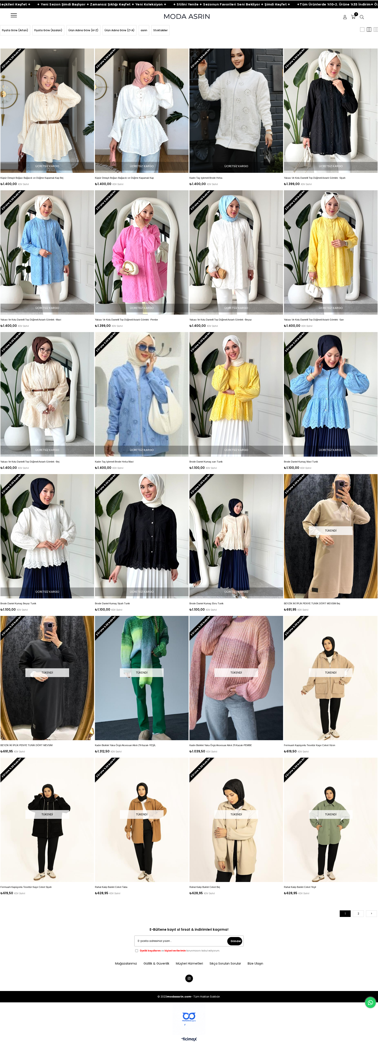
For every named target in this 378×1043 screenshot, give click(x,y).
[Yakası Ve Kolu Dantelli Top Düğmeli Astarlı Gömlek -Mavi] (47, 252)
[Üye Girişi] (345, 17)
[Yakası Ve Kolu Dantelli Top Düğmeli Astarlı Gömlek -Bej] (47, 394)
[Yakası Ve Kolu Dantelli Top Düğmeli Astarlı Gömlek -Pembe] (142, 252)
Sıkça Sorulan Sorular (225, 964)
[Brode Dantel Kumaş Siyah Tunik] (142, 536)
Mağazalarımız (126, 964)
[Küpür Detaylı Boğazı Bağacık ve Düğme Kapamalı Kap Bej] (47, 111)
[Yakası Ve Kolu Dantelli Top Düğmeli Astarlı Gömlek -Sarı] (331, 252)
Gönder (236, 941)
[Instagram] (189, 978)
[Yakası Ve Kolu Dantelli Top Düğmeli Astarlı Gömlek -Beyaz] (236, 252)
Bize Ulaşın (255, 964)
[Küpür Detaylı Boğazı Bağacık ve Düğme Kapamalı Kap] (142, 111)
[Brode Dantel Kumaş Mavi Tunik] (331, 394)
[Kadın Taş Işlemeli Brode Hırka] (236, 111)
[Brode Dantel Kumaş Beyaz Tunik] (47, 536)
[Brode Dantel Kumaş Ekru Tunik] (236, 536)
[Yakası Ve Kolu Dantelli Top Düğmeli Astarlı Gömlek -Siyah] (331, 111)
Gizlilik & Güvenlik (156, 964)
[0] (353, 17)
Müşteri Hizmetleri (189, 964)
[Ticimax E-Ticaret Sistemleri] (189, 1039)
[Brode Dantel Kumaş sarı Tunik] (236, 394)
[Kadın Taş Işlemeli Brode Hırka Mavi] (142, 394)
